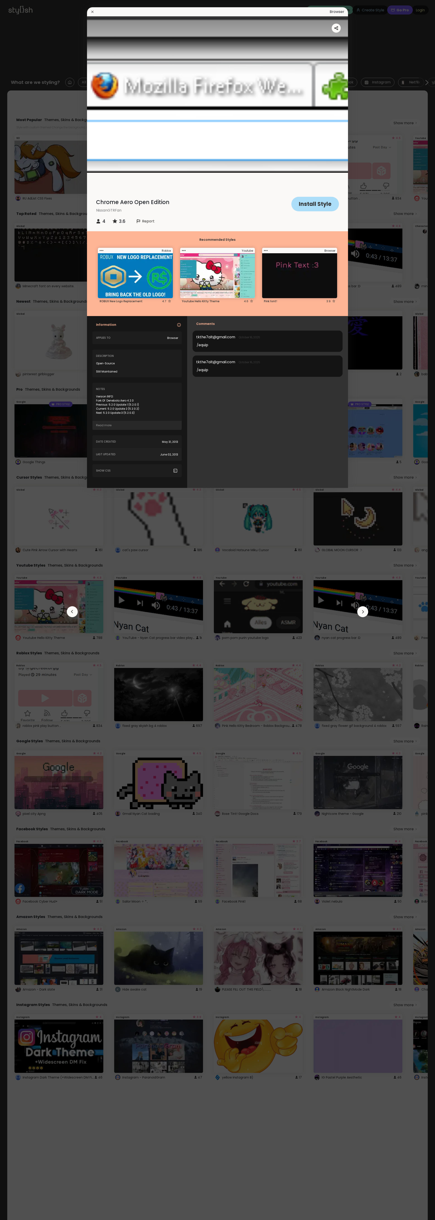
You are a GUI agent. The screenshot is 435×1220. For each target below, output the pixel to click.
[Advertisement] (18, 610)
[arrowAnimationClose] (72, 611)
